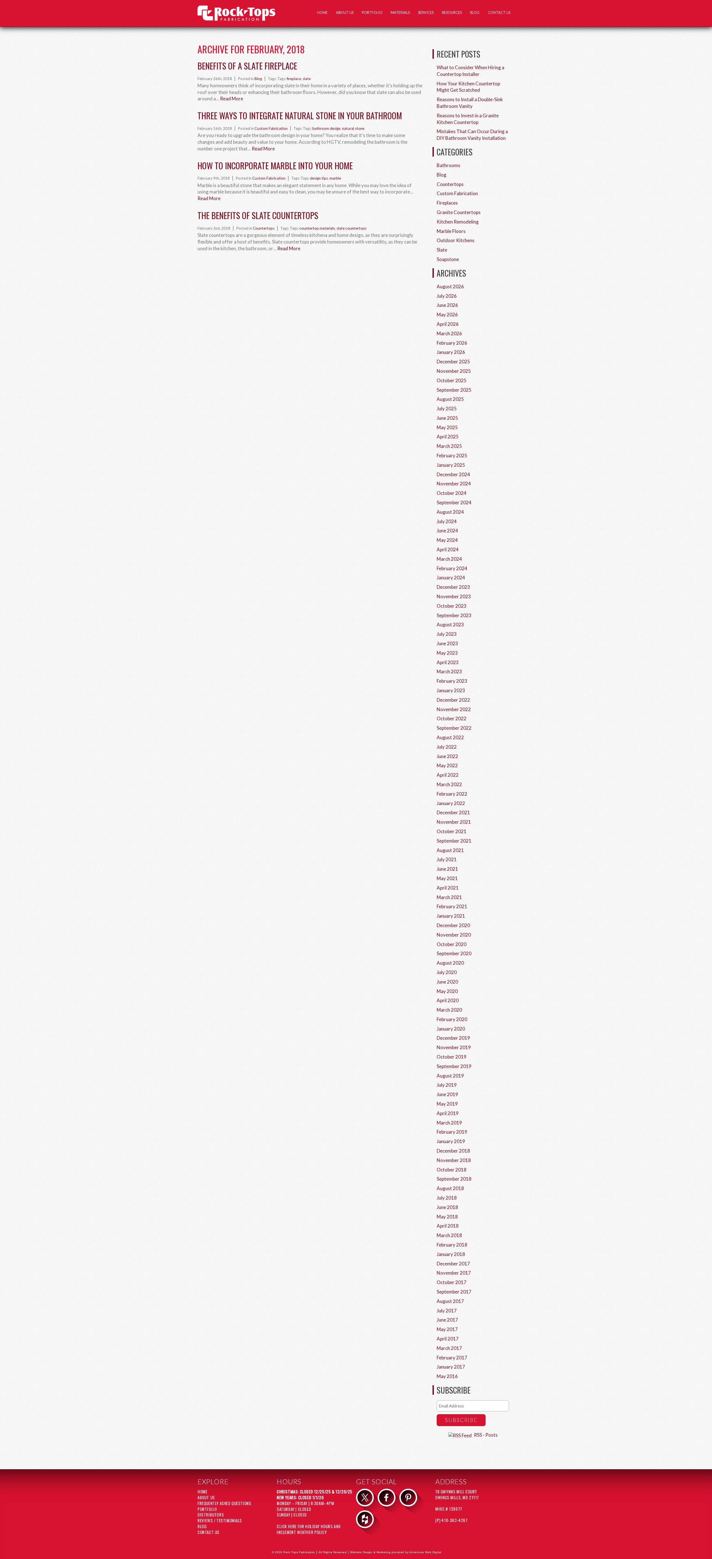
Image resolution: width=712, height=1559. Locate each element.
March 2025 (449, 446)
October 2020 (451, 944)
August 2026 (450, 286)
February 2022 (452, 794)
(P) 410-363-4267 (451, 1520)
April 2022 (448, 775)
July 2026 (447, 296)
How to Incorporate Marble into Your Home (275, 165)
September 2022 (454, 728)
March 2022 (449, 784)
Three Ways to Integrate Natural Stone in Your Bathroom (299, 115)
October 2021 (451, 831)
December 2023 (453, 587)
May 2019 (447, 1104)
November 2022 (454, 709)
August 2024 (450, 512)
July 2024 (447, 521)
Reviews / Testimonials (219, 1520)
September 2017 (454, 1292)
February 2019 (452, 1132)
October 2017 (451, 1282)
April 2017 (448, 1339)
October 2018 (451, 1170)
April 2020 (448, 1000)
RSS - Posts (486, 1435)
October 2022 (451, 718)
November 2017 (454, 1273)
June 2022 (447, 756)
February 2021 (452, 906)
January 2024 (451, 577)
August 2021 (450, 850)
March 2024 (449, 559)
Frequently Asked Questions (224, 1503)
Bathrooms (448, 165)
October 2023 (451, 606)
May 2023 (447, 653)
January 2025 (451, 465)
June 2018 (447, 1207)
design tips (319, 178)
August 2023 (450, 624)
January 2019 (451, 1141)
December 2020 (453, 925)
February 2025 (452, 455)
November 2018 (454, 1160)
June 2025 (447, 418)
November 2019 (454, 1047)
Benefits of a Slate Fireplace (247, 65)
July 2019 (447, 1085)
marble (335, 178)
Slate (442, 250)
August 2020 (450, 963)
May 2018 (447, 1217)
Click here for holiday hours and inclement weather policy (309, 1529)
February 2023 (452, 681)
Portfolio (372, 12)
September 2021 (454, 841)
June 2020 (447, 982)
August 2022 (450, 737)
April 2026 (448, 324)
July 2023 (447, 634)
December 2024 (453, 474)
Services (426, 12)
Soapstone (448, 259)
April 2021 (448, 888)
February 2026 (452, 343)
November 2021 (454, 822)
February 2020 (452, 1019)
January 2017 (451, 1367)
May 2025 (447, 427)
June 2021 (447, 869)
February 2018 (452, 1245)
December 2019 (453, 1038)
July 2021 (447, 859)
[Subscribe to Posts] (460, 1435)
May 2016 (447, 1376)
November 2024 (454, 483)
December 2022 (453, 700)
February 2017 (452, 1358)
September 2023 (454, 615)
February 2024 (452, 568)
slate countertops (352, 228)
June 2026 (447, 305)
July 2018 (447, 1198)
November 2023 (454, 596)
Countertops (264, 228)
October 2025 (451, 380)
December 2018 (453, 1151)
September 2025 (454, 390)
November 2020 (454, 935)
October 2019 (451, 1057)
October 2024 (451, 493)
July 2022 (447, 747)
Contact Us (499, 12)
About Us (344, 12)
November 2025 (454, 371)
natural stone (353, 128)
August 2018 (450, 1188)
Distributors (210, 1514)
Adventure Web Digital (425, 1552)
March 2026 (449, 333)
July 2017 (447, 1311)
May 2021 (447, 878)
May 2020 (447, 991)
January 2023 (451, 690)
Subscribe (461, 1420)
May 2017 (447, 1329)
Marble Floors (451, 231)
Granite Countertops (459, 212)
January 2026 (451, 352)
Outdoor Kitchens (455, 240)
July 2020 (447, 972)
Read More (231, 98)
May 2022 (447, 765)
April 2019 (448, 1113)
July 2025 (447, 408)
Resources (452, 12)
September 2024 (454, 502)
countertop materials (317, 228)
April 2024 (448, 549)
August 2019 (450, 1076)
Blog (474, 12)
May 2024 (447, 540)
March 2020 (449, 1010)
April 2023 (448, 662)
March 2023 (449, 671)
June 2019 (447, 1094)
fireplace (294, 78)
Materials (400, 12)
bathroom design (326, 128)
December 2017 (453, 1264)
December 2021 (453, 812)
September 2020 (454, 953)
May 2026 (447, 314)
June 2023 (447, 643)
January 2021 (451, 916)
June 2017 (447, 1320)
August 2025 (450, 399)
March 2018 (449, 1235)
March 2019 (449, 1123)
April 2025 (448, 437)
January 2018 (451, 1254)
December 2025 (453, 361)
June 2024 (447, 530)
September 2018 (454, 1179)
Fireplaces (447, 203)
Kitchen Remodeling (458, 222)
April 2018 (448, 1226)
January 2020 (451, 1029)
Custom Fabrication (271, 128)
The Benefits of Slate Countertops (257, 215)
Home (322, 12)
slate (307, 78)
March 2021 (449, 897)
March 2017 (449, 1348)
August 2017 (450, 1301)
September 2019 (454, 1066)
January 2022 (451, 803)
